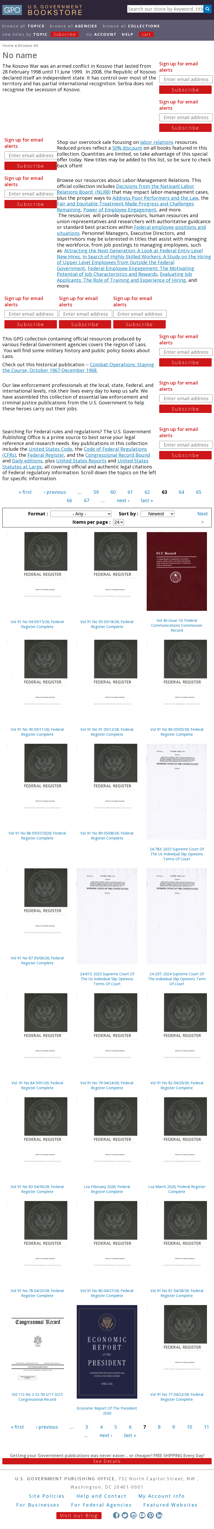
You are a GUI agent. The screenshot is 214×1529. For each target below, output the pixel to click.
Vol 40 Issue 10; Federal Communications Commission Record (176, 625)
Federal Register (45, 455)
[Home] (44, 13)
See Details (107, 1461)
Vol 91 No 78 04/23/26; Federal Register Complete (37, 1293)
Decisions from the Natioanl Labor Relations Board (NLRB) (125, 189)
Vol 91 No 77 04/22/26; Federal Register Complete (176, 1397)
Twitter (125, 1515)
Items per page (90, 522)
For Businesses (38, 1505)
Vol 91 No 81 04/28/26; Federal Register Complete (176, 1293)
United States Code (50, 449)
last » (147, 500)
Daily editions (27, 461)
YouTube (142, 1515)
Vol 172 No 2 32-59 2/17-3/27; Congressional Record (37, 1397)
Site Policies (47, 1496)
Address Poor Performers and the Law (155, 198)
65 (198, 492)
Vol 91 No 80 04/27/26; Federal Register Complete (106, 1293)
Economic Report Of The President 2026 (107, 1411)
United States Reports (81, 461)
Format (37, 513)
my (101, 34)
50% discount (127, 148)
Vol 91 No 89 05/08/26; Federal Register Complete (106, 835)
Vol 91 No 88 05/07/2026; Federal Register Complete (37, 835)
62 (147, 492)
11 (206, 1427)
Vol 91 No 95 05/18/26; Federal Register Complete (106, 624)
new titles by (39, 34)
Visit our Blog (79, 1515)
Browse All (23, 25)
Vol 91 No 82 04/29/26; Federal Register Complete (176, 1085)
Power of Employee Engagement (119, 209)
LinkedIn (159, 1515)
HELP (128, 34)
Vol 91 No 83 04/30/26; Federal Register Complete (37, 1189)
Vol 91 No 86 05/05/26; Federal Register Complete (176, 732)
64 (181, 492)
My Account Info (161, 1496)
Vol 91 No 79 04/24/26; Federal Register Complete (106, 1085)
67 (86, 500)
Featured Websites (170, 1505)
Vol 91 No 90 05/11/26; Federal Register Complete (37, 732)
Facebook (116, 1515)
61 (130, 492)
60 (113, 492)
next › (123, 500)
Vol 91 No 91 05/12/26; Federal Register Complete (106, 732)
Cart (146, 34)
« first (25, 492)
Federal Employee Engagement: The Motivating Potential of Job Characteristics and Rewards (125, 271)
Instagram (133, 1515)
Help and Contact (101, 1496)
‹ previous (55, 492)
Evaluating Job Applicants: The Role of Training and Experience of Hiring (124, 277)
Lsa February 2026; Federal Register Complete (107, 1189)
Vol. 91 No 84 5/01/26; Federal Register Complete (37, 1085)
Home (8, 45)
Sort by (128, 513)
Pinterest (150, 1515)
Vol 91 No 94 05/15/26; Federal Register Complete (37, 624)
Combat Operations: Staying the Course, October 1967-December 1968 (78, 367)
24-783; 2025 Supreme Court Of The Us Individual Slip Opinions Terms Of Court (177, 853)
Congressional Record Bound (117, 455)
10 (189, 1427)
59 (96, 492)
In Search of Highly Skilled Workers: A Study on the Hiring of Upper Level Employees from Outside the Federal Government (134, 262)
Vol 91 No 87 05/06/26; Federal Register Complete (37, 960)
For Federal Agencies (101, 1505)
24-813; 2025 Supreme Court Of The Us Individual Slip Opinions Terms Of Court (107, 978)
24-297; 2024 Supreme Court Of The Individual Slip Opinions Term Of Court (177, 978)
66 (69, 500)
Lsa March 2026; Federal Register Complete (176, 1189)
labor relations (157, 142)
